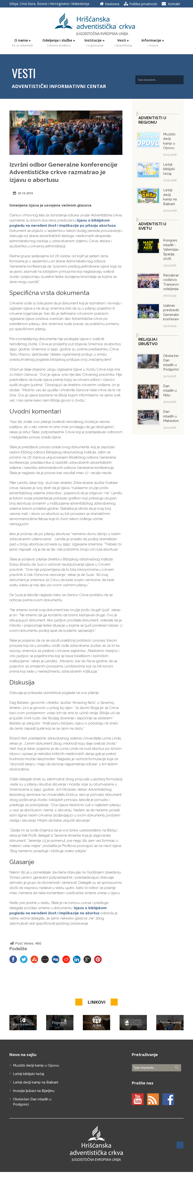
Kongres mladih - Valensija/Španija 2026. (171, 249)
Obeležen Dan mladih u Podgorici (171, 363)
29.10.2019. (26, 193)
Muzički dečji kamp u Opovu (169, 141)
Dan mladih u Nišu (170, 390)
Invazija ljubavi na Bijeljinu (33, 1091)
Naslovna (112, 4)
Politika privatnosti (143, 4)
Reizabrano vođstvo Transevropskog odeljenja (176, 282)
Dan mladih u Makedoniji (172, 416)
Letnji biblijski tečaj (169, 169)
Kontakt (174, 4)
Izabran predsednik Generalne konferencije (173, 312)
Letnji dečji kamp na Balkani (170, 197)
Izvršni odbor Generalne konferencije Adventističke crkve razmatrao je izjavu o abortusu (63, 172)
